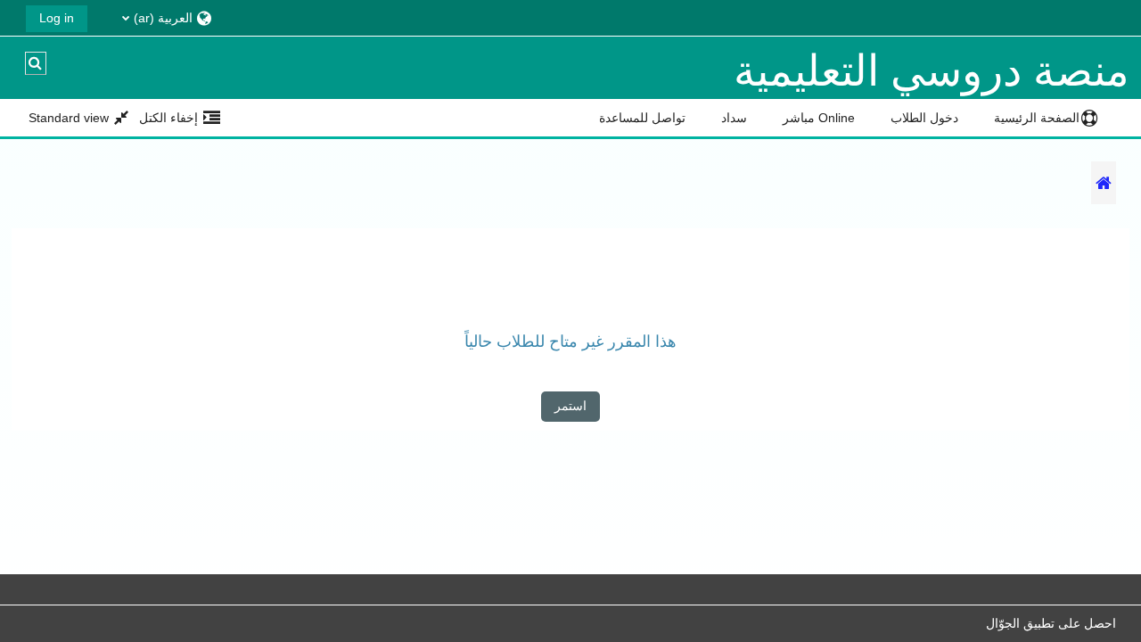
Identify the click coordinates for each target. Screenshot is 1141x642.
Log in (56, 18)
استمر (570, 406)
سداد (734, 118)
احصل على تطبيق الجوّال (1051, 623)
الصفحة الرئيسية (1036, 118)
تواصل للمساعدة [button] (642, 118)
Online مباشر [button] (819, 118)
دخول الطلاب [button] (924, 118)
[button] (156, 17)
